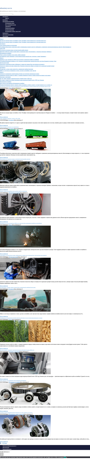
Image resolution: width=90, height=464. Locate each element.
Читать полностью (4, 117)
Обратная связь (6, 447)
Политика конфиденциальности (9, 445)
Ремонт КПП (11, 160)
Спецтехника (5, 36)
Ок (64, 457)
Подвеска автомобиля (9, 28)
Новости (7, 18)
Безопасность (5, 33)
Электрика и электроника (8, 34)
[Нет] (66, 457)
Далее (5, 443)
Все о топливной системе (10, 24)
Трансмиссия (8, 26)
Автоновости (5, 16)
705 (3, 443)
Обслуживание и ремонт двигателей (13, 31)
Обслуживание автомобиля (8, 21)
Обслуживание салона (9, 23)
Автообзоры (5, 19)
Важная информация (7, 449)
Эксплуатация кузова (9, 29)
